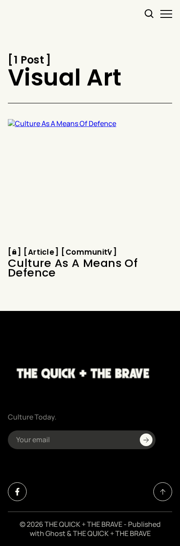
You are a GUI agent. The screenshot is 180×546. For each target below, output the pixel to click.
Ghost (55, 533)
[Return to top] (162, 491)
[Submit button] (146, 439)
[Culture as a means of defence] (90, 180)
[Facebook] (17, 491)
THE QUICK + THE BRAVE (83, 524)
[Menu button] (166, 14)
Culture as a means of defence (73, 268)
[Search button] (149, 14)
